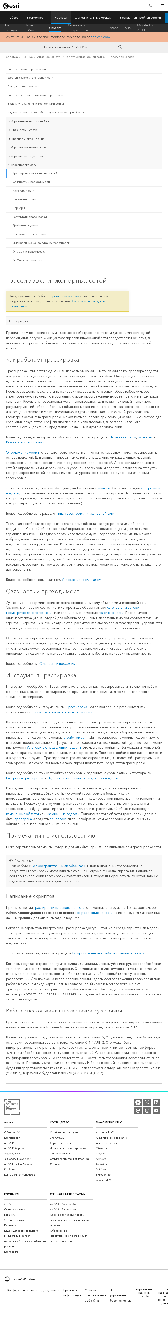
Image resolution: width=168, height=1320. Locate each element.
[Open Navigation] (162, 5)
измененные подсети (62, 814)
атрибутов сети (76, 737)
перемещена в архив (64, 296)
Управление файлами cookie (144, 1293)
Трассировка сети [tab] (24, 165)
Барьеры (19, 208)
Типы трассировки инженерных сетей (63, 712)
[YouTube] (156, 1110)
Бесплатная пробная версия (140, 17)
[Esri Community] (138, 1110)
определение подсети (95, 913)
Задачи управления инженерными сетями (36, 103)
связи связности (111, 613)
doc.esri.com (100, 37)
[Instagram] (147, 1110)
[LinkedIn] (156, 1102)
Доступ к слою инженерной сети (30, 77)
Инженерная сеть (49, 57)
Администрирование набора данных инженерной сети (46, 112)
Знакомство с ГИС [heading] (109, 1122)
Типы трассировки (29, 260)
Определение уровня (23, 452)
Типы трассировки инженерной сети (85, 514)
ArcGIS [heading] (8, 1122)
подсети (104, 488)
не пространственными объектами (58, 866)
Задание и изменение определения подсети (83, 778)
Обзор (14, 17)
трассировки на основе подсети (59, 908)
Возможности (37, 17)
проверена (23, 819)
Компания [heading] (11, 1194)
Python (113, 28)
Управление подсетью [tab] (27, 156)
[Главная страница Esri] (11, 6)
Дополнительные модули (93, 17)
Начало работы (30, 28)
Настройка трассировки (29, 234)
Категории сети (23, 190)
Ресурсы (61, 17)
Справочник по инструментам (79, 28)
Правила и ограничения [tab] (27, 139)
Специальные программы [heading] (67, 1194)
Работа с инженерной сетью (85, 57)
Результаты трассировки (30, 217)
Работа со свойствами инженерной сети (36, 95)
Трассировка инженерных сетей (35, 173)
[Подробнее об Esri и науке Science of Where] (12, 1107)
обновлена (58, 819)
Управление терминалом (81, 580)
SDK (128, 28)
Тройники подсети (25, 225)
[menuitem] (25, 1132)
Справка (55, 28)
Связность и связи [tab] (24, 130)
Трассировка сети (121, 57)
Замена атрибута (131, 953)
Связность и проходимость (32, 182)
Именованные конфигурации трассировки (42, 243)
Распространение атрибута (93, 953)
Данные (27, 57)
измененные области (22, 814)
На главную (11, 28)
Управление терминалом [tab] (28, 147)
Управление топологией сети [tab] (32, 121)
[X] (147, 1102)
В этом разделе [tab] (19, 321)
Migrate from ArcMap (146, 28)
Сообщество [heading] (59, 1122)
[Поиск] (151, 5)
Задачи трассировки (31, 251)
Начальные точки (24, 199)
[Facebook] (138, 1102)
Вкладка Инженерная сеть (26, 86)
